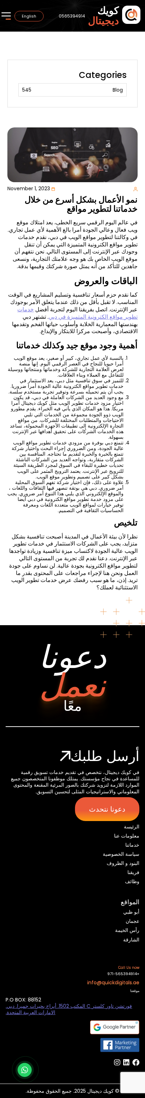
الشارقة (131, 939)
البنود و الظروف (123, 863)
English (29, 16)
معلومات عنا (126, 836)
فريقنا (133, 872)
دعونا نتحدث (107, 809)
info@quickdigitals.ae (113, 982)
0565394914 (72, 16)
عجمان (132, 921)
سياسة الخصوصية (121, 854)
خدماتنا (132, 845)
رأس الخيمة (127, 930)
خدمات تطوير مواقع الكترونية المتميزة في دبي (77, 313)
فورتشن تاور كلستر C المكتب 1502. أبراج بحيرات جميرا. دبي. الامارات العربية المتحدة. (69, 1009)
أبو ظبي (131, 911)
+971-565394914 (123, 974)
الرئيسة (131, 826)
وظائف (132, 881)
